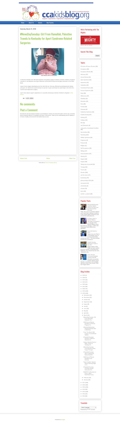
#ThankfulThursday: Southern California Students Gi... (89, 338)
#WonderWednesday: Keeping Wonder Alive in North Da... (89, 329)
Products (83, 143)
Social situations (85, 153)
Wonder (83, 172)
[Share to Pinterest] (32, 98)
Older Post (72, 158)
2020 (83, 288)
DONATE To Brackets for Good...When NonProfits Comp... (89, 373)
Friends (82, 106)
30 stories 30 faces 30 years (88, 66)
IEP (81, 122)
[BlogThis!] (28, 98)
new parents (84, 183)
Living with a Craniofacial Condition (90, 128)
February (86, 377)
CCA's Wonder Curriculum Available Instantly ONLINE (92, 256)
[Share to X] (29, 98)
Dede (82, 93)
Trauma (83, 169)
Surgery (83, 161)
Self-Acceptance (85, 148)
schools (82, 188)
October (86, 299)
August (86, 304)
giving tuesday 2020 (86, 180)
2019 (83, 291)
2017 (83, 382)
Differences (83, 96)
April (85, 313)
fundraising (83, 177)
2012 (83, 393)
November (86, 297)
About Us (31, 23)
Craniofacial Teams (85, 87)
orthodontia (83, 185)
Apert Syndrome (85, 79)
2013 (83, 391)
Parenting (83, 134)
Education (83, 101)
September (87, 302)
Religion (83, 145)
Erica (82, 104)
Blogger (63, 419)
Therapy (83, 167)
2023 (83, 282)
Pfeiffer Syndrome (85, 137)
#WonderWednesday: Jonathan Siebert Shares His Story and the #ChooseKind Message (93, 207)
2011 (83, 396)
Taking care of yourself (86, 164)
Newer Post (23, 158)
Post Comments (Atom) (51, 162)
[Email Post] (23, 98)
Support (83, 159)
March (85, 315)
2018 (83, 293)
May (85, 310)
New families (84, 132)
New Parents (50, 23)
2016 (83, 385)
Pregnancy (83, 140)
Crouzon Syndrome (86, 90)
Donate (40, 23)
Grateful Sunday (85, 114)
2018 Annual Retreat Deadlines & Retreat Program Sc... (89, 324)
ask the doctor (84, 175)
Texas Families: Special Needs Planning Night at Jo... (89, 363)
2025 (83, 277)
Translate (92, 409)
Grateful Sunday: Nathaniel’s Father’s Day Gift (92, 244)
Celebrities (83, 85)
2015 (83, 387)
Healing (82, 117)
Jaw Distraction (84, 125)
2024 (83, 279)
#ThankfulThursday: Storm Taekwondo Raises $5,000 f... (88, 353)
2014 (83, 389)
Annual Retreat (84, 77)
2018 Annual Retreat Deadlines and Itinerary (88, 358)
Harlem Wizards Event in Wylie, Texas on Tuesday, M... (89, 343)
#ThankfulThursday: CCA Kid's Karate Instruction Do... (88, 368)
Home (22, 23)
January (86, 379)
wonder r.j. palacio (85, 194)
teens (82, 191)
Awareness (83, 82)
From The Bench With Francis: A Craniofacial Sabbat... (89, 333)
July (85, 306)
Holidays (83, 120)
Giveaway (83, 109)
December (86, 295)
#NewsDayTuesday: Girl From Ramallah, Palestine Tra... (89, 319)
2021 (83, 286)
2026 (83, 275)
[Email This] (26, 98)
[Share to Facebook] (31, 98)
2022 (83, 284)
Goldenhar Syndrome (86, 112)
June (85, 308)
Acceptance (84, 69)
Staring (82, 156)
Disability (83, 98)
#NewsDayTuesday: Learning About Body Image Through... (89, 348)
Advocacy (83, 74)
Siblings (83, 151)
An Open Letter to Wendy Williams (92, 219)
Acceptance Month (85, 71)
